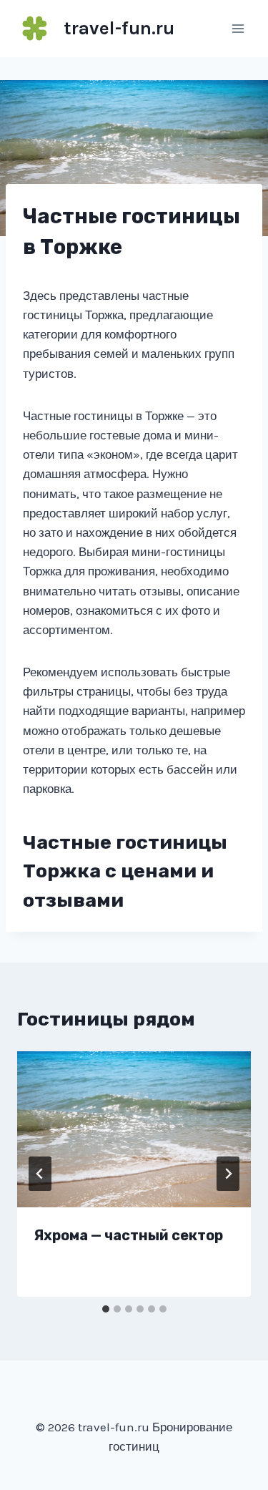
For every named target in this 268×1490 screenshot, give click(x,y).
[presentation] (134, 1129)
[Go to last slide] (40, 1174)
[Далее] (228, 1174)
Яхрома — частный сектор (128, 1235)
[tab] (105, 1309)
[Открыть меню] (237, 28)
